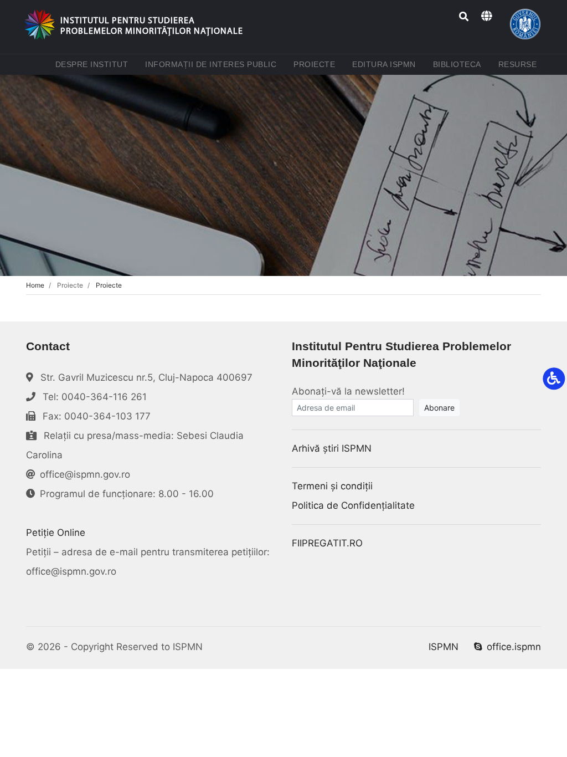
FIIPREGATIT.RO (327, 543)
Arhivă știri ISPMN (332, 448)
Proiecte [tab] (109, 285)
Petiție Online (55, 532)
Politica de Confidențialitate (353, 505)
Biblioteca (459, 64)
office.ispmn (514, 646)
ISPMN (443, 646)
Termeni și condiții (332, 486)
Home (35, 285)
